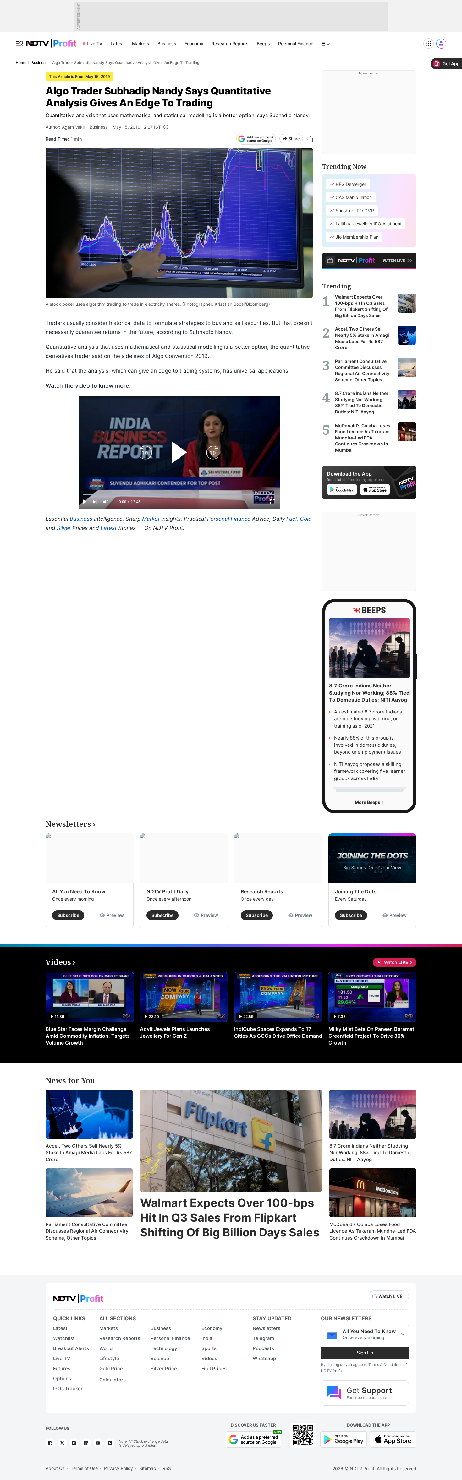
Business (166, 43)
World (106, 1348)
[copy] (310, 139)
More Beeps (368, 802)
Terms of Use (84, 1468)
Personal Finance (295, 43)
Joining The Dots (356, 891)
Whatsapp (264, 1358)
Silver (64, 528)
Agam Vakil (73, 127)
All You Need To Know (78, 891)
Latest (117, 43)
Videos (209, 1358)
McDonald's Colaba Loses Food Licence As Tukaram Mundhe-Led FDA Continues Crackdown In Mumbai (372, 1231)
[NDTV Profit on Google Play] (343, 1439)
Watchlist (64, 1338)
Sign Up (365, 1352)
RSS (166, 1468)
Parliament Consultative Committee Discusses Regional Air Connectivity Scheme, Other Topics (87, 1231)
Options (62, 1378)
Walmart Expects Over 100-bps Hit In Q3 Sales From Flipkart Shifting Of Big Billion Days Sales (229, 1217)
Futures (61, 1368)
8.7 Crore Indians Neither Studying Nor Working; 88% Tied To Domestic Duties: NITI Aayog (369, 1152)
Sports (209, 1348)
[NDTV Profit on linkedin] (86, 1443)
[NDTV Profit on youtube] (98, 1443)
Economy (193, 43)
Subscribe (68, 915)
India (206, 1338)
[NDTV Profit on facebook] (50, 1443)
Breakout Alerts (71, 1348)
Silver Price (164, 1368)
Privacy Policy (118, 1468)
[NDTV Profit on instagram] (74, 1443)
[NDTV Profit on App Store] (393, 1439)
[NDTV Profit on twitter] (62, 1443)
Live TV (94, 43)
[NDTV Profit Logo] (78, 1296)
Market (151, 519)
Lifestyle (109, 1358)
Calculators (112, 1380)
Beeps (263, 43)
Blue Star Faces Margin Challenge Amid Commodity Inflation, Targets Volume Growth (88, 1036)
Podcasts (263, 1348)
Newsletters (266, 1328)
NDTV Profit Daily (167, 891)
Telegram (263, 1338)
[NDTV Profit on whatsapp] (110, 1443)
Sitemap (147, 1468)
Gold (306, 519)
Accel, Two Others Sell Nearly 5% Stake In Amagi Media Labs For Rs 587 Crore (89, 1152)
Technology (164, 1348)
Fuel (291, 519)
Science (160, 1358)
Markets (140, 43)
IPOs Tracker (68, 1388)
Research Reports (230, 43)
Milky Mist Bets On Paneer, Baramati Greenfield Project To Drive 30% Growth (371, 1036)
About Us (55, 1468)
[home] (51, 40)
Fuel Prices (214, 1368)
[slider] (179, 494)
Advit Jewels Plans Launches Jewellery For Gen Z (175, 1032)
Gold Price (111, 1368)
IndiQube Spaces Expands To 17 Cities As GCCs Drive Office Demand (278, 1032)
